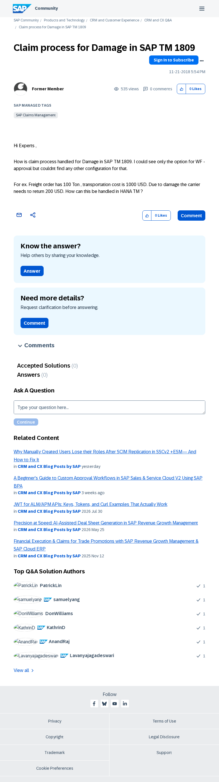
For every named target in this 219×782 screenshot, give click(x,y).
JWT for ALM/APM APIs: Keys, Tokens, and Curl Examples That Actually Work (90, 504)
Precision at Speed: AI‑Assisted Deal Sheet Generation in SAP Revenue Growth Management (106, 522)
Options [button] (201, 61)
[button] (181, 89)
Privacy (54, 721)
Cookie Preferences (54, 768)
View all (21, 670)
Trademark (54, 752)
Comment (191, 215)
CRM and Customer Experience (114, 20)
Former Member (48, 89)
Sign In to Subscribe (174, 60)
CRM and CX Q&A (158, 20)
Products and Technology (64, 20)
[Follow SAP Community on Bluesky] (104, 703)
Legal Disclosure (164, 737)
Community (46, 8)
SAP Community (26, 20)
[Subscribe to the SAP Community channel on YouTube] (114, 703)
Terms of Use (164, 721)
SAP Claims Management (36, 115)
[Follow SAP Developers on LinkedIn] (125, 703)
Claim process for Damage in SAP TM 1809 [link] (52, 27)
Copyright (55, 737)
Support (164, 752)
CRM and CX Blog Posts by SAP (49, 466)
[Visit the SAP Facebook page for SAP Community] (94, 703)
